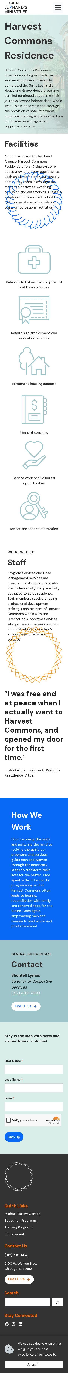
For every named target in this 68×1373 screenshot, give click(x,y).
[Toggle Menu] (58, 7)
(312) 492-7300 (25, 993)
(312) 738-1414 (16, 1255)
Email (9, 1098)
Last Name (13, 1080)
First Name (14, 1061)
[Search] (57, 1302)
